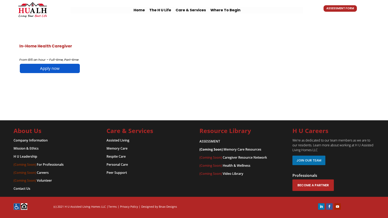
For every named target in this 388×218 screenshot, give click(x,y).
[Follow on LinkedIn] (321, 206)
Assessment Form (340, 8)
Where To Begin (225, 11)
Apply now (50, 68)
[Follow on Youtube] (337, 206)
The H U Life (160, 11)
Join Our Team (308, 160)
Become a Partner (313, 185)
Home (139, 11)
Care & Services (191, 11)
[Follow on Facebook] (329, 206)
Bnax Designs (168, 207)
